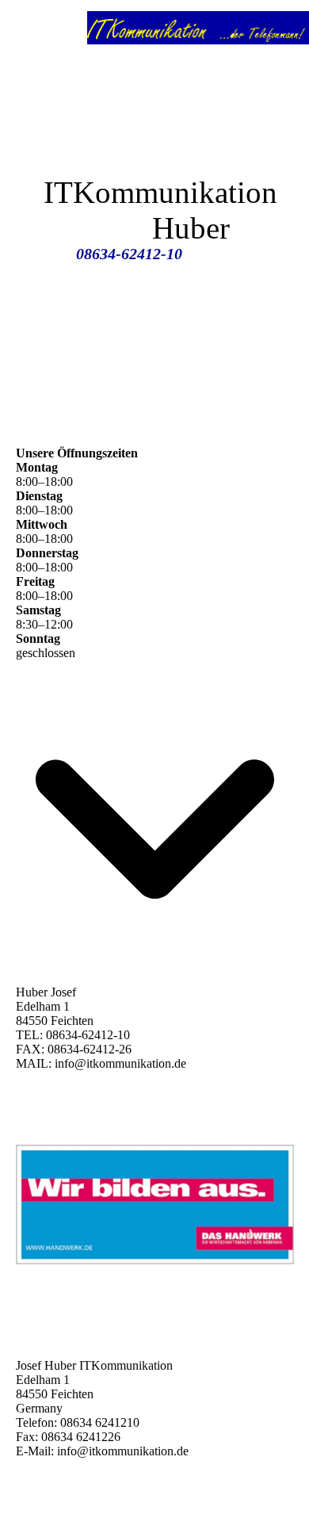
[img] (198, 27)
